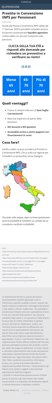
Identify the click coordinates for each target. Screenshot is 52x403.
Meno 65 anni (11, 85)
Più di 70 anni (41, 85)
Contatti (27, 393)
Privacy (45, 390)
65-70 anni (26, 85)
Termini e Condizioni (30, 390)
